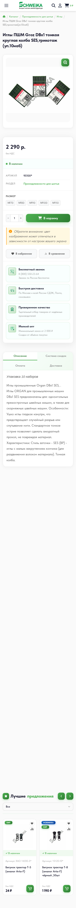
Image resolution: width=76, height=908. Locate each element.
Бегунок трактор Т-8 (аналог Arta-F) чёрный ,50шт (55, 871)
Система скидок (56, 356)
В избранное (24, 253)
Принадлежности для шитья (41, 183)
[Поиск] (53, 5)
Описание (20, 356)
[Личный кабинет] (60, 5)
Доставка (56, 365)
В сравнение (57, 253)
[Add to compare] (32, 829)
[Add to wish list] (32, 823)
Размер (11, 196)
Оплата (20, 365)
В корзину (50, 218)
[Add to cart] (30, 888)
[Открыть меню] (6, 5)
